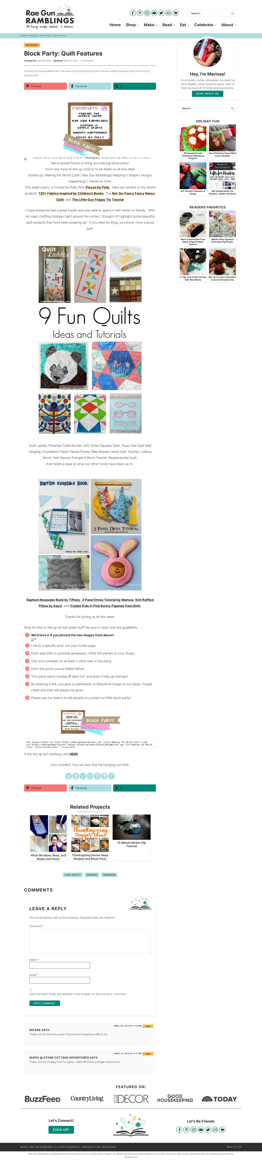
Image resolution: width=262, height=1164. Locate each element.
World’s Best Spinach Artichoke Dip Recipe (222, 240)
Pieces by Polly (100, 181)
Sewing (92, 874)
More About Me (207, 93)
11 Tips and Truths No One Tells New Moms (193, 278)
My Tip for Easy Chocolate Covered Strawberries (222, 278)
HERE (74, 754)
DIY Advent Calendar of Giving (193, 192)
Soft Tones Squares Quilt (101, 445)
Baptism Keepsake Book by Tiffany (53, 600)
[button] (150, 104)
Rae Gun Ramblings (50, 16)
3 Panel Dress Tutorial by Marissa (107, 600)
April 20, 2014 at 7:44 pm (128, 1026)
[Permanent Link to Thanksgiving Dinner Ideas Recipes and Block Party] (90, 850)
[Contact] (168, 13)
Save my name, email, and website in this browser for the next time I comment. (78, 994)
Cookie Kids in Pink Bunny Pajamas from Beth (105, 606)
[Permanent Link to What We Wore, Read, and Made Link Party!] (48, 850)
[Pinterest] (140, 13)
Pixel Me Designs (105, 1147)
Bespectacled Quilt (122, 458)
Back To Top (234, 1147)
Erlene (35, 1030)
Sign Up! (61, 1130)
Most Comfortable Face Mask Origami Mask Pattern (193, 242)
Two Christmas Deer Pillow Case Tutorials (222, 154)
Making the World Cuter (62, 175)
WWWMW (32, 45)
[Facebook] (133, 13)
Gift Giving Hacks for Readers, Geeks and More (222, 192)
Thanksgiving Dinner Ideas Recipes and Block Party (90, 856)
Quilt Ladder (38, 445)
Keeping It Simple (125, 175)
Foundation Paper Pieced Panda (65, 451)
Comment (36, 926)
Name (34, 959)
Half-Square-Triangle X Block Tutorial (80, 458)
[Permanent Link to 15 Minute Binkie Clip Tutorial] (132, 838)
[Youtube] (154, 13)
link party (73, 874)
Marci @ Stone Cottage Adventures (59, 1057)
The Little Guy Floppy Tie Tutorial (98, 199)
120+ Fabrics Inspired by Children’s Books (71, 193)
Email (33, 975)
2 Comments (87, 60)
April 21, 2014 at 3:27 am (128, 1053)
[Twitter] (161, 13)
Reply (147, 1026)
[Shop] (175, 13)
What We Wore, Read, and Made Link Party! (48, 857)
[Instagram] (147, 13)
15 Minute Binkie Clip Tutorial (131, 844)
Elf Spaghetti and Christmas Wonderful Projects (193, 156)
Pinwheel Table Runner (64, 445)
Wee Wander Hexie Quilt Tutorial (114, 451)
